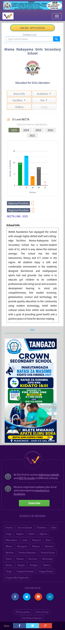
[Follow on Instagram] (38, 597)
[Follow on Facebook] (15, 597)
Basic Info (19, 93)
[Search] (56, 39)
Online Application (32, 28)
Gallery (19, 107)
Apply (44, 107)
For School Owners (32, 618)
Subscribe (34, 503)
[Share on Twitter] (32, 625)
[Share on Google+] (45, 625)
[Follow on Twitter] (27, 597)
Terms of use (41, 611)
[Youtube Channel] (50, 597)
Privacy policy (23, 611)
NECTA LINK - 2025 (17, 216)
